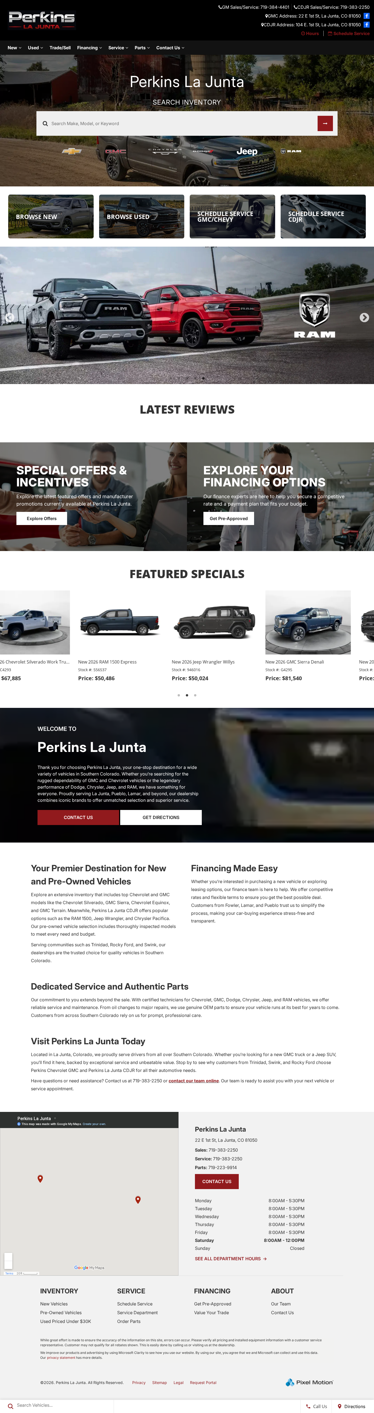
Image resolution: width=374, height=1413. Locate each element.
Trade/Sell (60, 47)
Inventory (59, 1270)
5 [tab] (204, 358)
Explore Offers (42, 498)
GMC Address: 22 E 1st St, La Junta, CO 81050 (314, 16)
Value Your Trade (211, 1292)
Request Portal (203, 1362)
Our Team (281, 1283)
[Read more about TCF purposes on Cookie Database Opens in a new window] (367, 16)
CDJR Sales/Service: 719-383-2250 (333, 7)
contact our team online (194, 1060)
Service (116, 47)
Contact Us (168, 47)
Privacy (139, 1362)
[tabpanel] (187, 305)
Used (33, 47)
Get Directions (161, 797)
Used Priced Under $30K (65, 1301)
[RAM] (296, 151)
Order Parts (128, 1301)
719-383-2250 (216, 1129)
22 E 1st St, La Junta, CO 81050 (226, 1119)
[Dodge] (208, 151)
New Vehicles (54, 1283)
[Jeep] (252, 151)
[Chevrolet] (77, 151)
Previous (9, 307)
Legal (178, 1362)
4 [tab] (195, 358)
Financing (87, 47)
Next (364, 307)
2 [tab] (179, 358)
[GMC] (121, 151)
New (12, 47)
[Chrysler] (165, 151)
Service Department (137, 1292)
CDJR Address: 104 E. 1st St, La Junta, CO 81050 (312, 24)
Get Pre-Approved (229, 498)
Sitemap (159, 1362)
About (282, 1270)
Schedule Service (135, 1283)
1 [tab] (171, 358)
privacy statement (61, 1337)
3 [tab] (187, 358)
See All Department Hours (231, 1238)
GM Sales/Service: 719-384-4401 (255, 7)
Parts (140, 47)
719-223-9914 (216, 1147)
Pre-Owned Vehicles (61, 1292)
